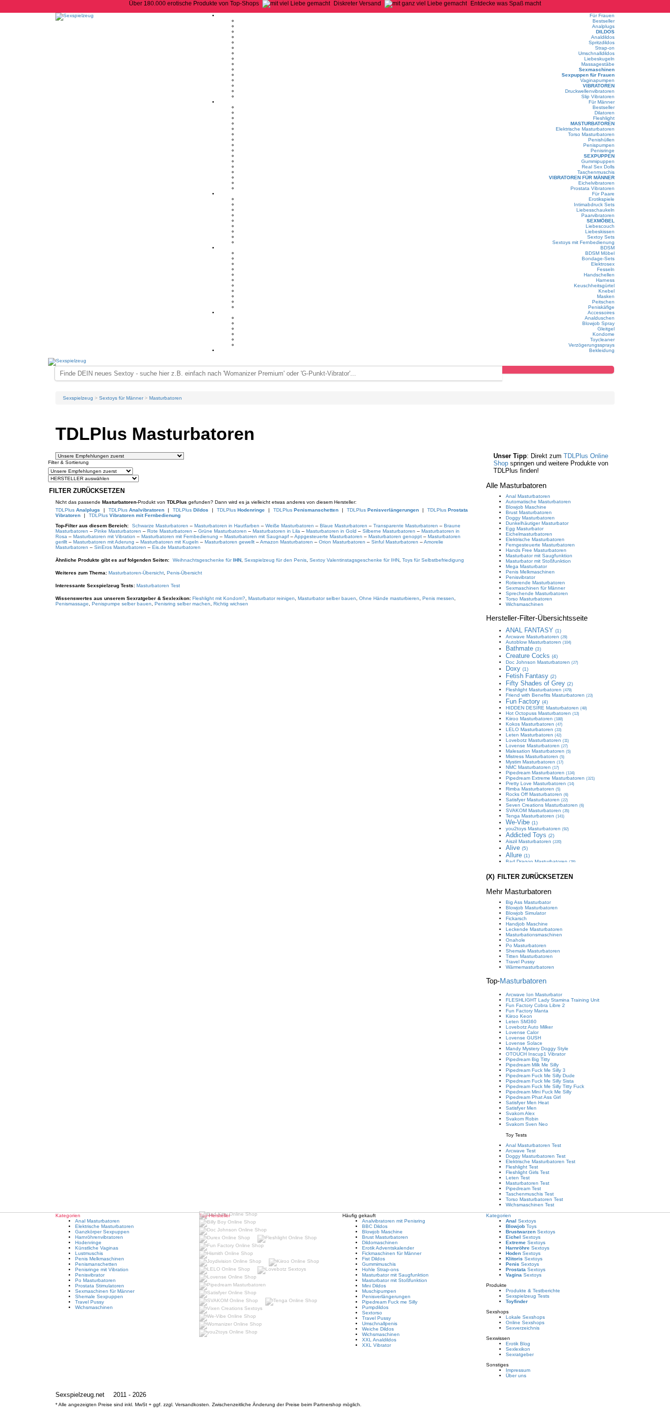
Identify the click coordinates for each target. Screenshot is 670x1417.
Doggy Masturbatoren (530, 517)
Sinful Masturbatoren (394, 542)
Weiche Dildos (378, 1329)
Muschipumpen (379, 1291)
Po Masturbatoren (526, 945)
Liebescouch (600, 226)
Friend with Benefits (549, 695)
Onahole (515, 940)
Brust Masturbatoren (529, 512)
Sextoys (521, 1221)
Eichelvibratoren (596, 183)
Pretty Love (540, 783)
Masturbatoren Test (158, 585)
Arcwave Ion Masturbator (534, 994)
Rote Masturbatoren (169, 531)
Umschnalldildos (596, 53)
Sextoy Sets (601, 237)
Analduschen (600, 318)
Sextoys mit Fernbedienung (583, 242)
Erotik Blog (518, 1343)
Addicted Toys (530, 835)
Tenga (535, 815)
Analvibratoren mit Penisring (393, 1221)
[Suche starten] (558, 370)
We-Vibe (522, 822)
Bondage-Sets (598, 258)
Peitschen (603, 301)
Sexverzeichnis (523, 1328)
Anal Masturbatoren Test (533, 1145)
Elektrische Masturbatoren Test (540, 1161)
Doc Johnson (542, 662)
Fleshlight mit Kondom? (218, 598)
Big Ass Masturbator (528, 902)
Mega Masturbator (526, 566)
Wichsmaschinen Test (530, 1204)
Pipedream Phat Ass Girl (533, 1097)
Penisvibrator (520, 577)
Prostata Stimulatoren (99, 1285)
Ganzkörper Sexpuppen (102, 1231)
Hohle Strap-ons (380, 1269)
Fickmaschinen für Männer (391, 1253)
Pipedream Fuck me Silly (389, 1302)
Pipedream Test (523, 1188)
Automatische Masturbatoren (538, 501)
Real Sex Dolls (598, 166)
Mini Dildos (374, 1285)
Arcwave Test (521, 1150)
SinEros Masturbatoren (120, 547)
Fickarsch (516, 918)
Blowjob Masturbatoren (532, 907)
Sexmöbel (601, 220)
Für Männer (602, 102)
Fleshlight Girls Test (527, 1172)
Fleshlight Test (522, 1167)
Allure (518, 855)
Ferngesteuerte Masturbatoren (540, 544)
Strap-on (605, 48)
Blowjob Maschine (526, 507)
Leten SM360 (521, 1021)
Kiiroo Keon (519, 1016)
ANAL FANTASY (533, 630)
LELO (534, 729)
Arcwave (536, 636)
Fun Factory (527, 701)
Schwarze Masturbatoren (160, 525)
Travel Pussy (520, 961)
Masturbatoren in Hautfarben (226, 525)
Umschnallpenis (379, 1323)
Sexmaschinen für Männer (535, 588)
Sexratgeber (520, 1354)
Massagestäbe (598, 64)
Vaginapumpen (597, 80)
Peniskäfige (601, 307)
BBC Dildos (374, 1226)
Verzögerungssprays (591, 345)
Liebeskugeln (599, 58)
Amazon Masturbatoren (286, 542)
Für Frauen (602, 15)
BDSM (607, 247)
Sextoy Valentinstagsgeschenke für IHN (354, 560)
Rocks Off (537, 794)
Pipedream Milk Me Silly (532, 1064)
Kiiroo (534, 718)
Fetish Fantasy (531, 676)
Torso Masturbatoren (591, 134)
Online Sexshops (525, 1322)
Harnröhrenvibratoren (99, 1237)
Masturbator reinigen (271, 598)
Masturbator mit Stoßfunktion (538, 561)
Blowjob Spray (598, 323)
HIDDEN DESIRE (546, 707)
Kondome (604, 334)
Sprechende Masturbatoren (537, 593)
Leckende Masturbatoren (534, 929)
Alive (517, 847)
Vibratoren (599, 85)
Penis (184, 572)
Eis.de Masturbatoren (176, 547)
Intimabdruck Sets (594, 204)
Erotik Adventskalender (388, 1248)
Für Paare (603, 193)
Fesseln (606, 269)
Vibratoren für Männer (582, 177)
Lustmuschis (89, 1253)
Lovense (537, 745)
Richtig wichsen (230, 603)
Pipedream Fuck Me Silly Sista (540, 1081)
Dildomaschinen (380, 1242)
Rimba (533, 788)
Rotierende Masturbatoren (535, 582)
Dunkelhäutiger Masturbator (537, 523)
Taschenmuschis (596, 172)
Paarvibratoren (598, 215)
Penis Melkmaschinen (530, 571)
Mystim (535, 761)
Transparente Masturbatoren (405, 525)
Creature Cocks (532, 655)
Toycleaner (602, 339)
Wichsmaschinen (524, 604)
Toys (521, 1226)
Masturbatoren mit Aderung (103, 542)
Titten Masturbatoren (529, 956)
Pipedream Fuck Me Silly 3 (536, 1070)
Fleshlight (604, 118)
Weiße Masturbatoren (289, 525)
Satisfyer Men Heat (527, 1102)
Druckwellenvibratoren (590, 91)
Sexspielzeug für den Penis (275, 560)
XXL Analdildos (379, 1339)
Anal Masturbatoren (528, 496)
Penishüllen (601, 139)
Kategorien (498, 1215)
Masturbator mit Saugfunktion (539, 555)
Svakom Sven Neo (527, 1124)
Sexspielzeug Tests (527, 1296)
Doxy (517, 668)
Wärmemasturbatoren (530, 967)
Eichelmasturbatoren (529, 534)
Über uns (516, 1375)
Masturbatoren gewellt (230, 542)
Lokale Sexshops (525, 1317)
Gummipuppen (598, 161)
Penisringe (603, 150)
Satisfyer (537, 799)
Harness (605, 280)
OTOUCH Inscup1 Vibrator (536, 1054)
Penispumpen (599, 145)
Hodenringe (88, 1242)
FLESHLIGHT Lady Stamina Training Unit (552, 1000)
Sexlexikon (518, 1349)
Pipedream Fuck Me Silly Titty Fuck (545, 1086)
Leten (534, 734)
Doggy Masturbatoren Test (536, 1156)
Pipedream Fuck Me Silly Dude (540, 1075)
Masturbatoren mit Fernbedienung (179, 536)
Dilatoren (604, 112)
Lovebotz (537, 740)
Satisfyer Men (521, 1108)
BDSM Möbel (600, 253)
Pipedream (540, 772)
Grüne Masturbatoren (222, 531)
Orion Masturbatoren (342, 542)
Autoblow (538, 642)
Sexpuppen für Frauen (588, 75)
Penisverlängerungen (386, 1296)
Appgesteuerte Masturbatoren (328, 536)
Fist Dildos (373, 1258)
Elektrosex (603, 264)
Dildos (605, 31)
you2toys (537, 828)
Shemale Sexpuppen (99, 1296)
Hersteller (537, 618)
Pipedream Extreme (550, 778)
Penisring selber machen (182, 603)
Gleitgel (606, 328)
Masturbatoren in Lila (276, 531)
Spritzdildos (602, 42)
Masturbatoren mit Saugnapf (256, 536)
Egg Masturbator (524, 528)
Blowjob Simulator (526, 913)
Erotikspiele (602, 199)
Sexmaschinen (597, 69)
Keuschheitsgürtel (594, 285)
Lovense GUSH (523, 1037)
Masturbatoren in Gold (331, 531)
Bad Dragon (541, 861)
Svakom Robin (522, 1118)
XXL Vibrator (376, 1345)
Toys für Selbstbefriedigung (433, 560)
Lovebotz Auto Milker (529, 1027)
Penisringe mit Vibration (102, 1269)
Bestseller (604, 21)
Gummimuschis (379, 1264)
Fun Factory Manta (527, 1010)
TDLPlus (77, 510)
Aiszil (534, 841)
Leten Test (518, 1177)
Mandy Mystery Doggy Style (537, 1048)
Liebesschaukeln (595, 210)
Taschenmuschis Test (530, 1194)
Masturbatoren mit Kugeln (169, 542)
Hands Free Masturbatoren (536, 550)
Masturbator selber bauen (327, 598)
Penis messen (438, 598)
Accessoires (601, 312)
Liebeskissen (600, 231)
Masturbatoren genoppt (395, 536)
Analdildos (603, 37)
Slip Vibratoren (598, 96)
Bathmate (523, 648)
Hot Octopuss (542, 713)
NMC (532, 767)
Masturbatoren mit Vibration (104, 536)
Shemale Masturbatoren (533, 951)
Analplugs (603, 26)
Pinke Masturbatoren (117, 531)
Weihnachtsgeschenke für (207, 560)
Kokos (534, 724)
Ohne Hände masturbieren (389, 598)
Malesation (538, 751)
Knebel (606, 291)
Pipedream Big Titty (528, 1059)
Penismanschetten (96, 1264)
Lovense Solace (524, 1043)
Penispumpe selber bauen (122, 603)
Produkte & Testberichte (533, 1290)
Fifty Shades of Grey (539, 683)
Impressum (518, 1370)
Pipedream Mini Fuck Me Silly (538, 1091)
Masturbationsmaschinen (534, 934)
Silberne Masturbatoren (388, 531)
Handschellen (599, 274)
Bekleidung (602, 350)
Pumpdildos (375, 1307)
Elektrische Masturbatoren (585, 129)
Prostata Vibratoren (592, 188)
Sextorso (372, 1312)
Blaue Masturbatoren (343, 525)
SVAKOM (537, 810)
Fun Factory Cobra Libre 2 (535, 1005)
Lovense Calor (522, 1032)
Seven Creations (545, 805)
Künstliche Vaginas (96, 1248)
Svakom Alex (520, 1113)
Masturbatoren (592, 123)
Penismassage (72, 603)
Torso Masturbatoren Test (534, 1199)
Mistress (535, 756)
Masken (606, 296)
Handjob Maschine (527, 923)
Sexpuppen (599, 156)
